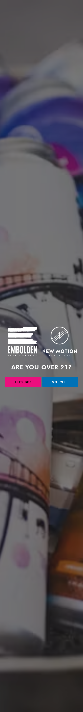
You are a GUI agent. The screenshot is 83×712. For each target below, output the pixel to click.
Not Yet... (60, 382)
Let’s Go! (23, 382)
